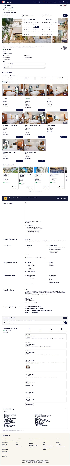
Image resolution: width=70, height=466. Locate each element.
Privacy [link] (44, 442)
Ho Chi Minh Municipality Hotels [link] (14, 430)
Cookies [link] (44, 444)
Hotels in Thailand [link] (5, 451)
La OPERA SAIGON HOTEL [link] (39, 422)
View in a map (27, 222)
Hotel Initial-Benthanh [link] (8, 421)
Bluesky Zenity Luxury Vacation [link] (10, 415)
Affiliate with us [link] (32, 441)
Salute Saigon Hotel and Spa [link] (9, 425)
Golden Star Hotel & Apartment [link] (10, 418)
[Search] (65, 322)
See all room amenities (29, 284)
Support (55, 1)
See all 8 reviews (6, 51)
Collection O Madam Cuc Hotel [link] (40, 419)
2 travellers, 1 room (48, 15)
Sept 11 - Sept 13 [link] (60, 78)
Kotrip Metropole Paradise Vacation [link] (41, 425)
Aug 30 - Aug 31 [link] (27, 78)
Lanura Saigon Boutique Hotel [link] (9, 422)
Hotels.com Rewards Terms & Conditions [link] (47, 449)
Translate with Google (29, 385)
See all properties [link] (7, 5)
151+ (65, 40)
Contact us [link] (17, 444)
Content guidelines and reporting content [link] (48, 446)
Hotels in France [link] (4, 447)
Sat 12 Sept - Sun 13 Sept (30, 15)
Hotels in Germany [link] (5, 449)
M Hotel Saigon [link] (7, 423)
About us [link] (57, 440)
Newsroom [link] (31, 443)
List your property (49, 1)
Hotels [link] (4, 430)
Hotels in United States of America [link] (7, 440)
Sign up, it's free (63, 198)
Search (65, 15)
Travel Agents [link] (31, 448)
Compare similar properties (35, 191)
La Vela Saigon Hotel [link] (8, 419)
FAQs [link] (16, 442)
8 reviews (5, 332)
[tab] (6, 411)
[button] (27, 25)
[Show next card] (67, 178)
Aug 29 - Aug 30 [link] (10, 78)
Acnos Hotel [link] (6, 417)
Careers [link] (57, 442)
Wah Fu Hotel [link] (6, 416)
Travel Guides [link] (58, 444)
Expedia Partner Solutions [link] (33, 445)
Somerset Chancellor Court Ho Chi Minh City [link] (43, 415)
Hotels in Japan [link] (4, 444)
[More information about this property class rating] (6, 9)
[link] (65, 5)
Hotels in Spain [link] (4, 454)
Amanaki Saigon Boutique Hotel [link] (10, 414)
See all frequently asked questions (31, 312)
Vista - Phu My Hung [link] (8, 426)
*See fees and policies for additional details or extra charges (34, 257)
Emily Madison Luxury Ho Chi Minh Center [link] (42, 421)
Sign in (66, 1)
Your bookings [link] (18, 440)
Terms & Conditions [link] (46, 440)
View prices (19, 109)
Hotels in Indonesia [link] (5, 442)
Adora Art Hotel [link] (38, 418)
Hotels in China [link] (4, 456)
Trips (60, 1)
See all (4, 61)
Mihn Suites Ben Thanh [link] (8, 420)
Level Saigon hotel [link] (38, 414)
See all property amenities (30, 271)
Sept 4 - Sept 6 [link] (43, 78)
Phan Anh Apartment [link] (39, 424)
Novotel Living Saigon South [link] (40, 423)
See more (26, 235)
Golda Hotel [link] (6, 424)
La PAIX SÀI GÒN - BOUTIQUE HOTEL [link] (41, 420)
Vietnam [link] (7, 430)
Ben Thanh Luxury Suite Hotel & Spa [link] (41, 416)
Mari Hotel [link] (37, 417)
